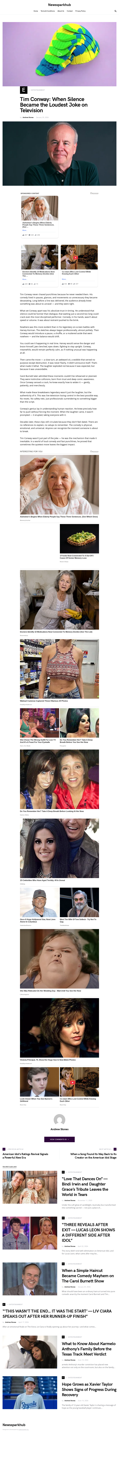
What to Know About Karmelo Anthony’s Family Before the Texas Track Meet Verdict (89, 1341)
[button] (59, 54)
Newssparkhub (59, 5)
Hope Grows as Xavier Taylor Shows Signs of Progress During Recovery (89, 1381)
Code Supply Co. (23, 1421)
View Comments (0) (58, 1131)
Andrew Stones (28, 117)
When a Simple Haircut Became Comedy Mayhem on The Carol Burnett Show (88, 1267)
